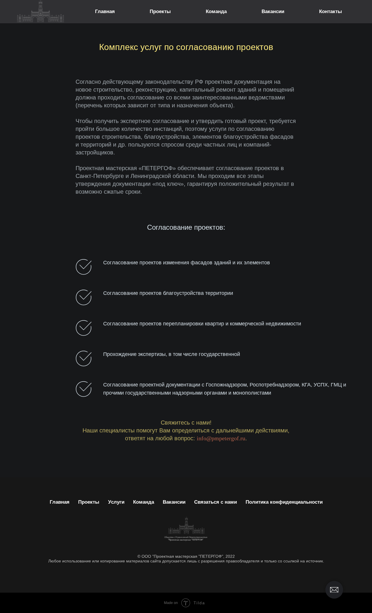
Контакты (330, 11)
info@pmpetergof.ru (221, 438)
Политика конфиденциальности (284, 502)
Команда (216, 11)
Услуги (116, 502)
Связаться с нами (215, 502)
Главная (105, 11)
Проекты (160, 11)
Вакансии (273, 11)
